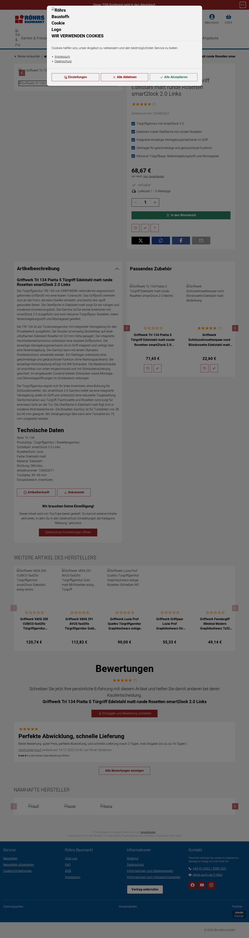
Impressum (62, 56)
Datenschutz (63, 61)
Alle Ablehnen (127, 77)
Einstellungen (77, 77)
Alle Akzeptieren (176, 77)
